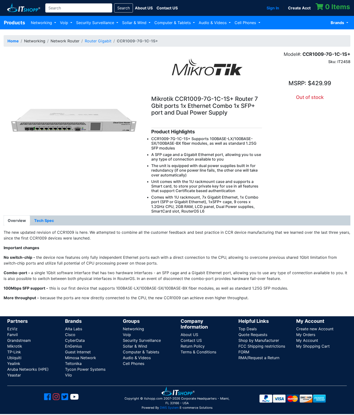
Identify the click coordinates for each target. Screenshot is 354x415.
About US (189, 334)
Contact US (191, 340)
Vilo (68, 375)
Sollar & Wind (135, 22)
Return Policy (193, 346)
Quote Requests (252, 334)
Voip (64, 22)
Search (123, 8)
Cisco (70, 334)
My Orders (305, 334)
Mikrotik (14, 346)
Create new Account (315, 328)
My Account (307, 340)
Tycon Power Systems (85, 369)
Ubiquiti (14, 357)
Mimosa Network (80, 357)
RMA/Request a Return (258, 357)
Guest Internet (78, 352)
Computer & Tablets (173, 22)
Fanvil (12, 334)
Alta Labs (73, 328)
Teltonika (73, 363)
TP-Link (14, 352)
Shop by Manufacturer (258, 340)
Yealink (13, 363)
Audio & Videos (213, 22)
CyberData (75, 340)
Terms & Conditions (198, 352)
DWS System (169, 407)
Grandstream (19, 340)
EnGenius (73, 346)
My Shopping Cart (313, 346)
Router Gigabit (98, 41)
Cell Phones (246, 22)
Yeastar (14, 375)
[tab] (17, 220)
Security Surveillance (95, 22)
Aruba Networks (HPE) (28, 369)
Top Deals (247, 328)
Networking (42, 22)
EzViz (12, 328)
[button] (74, 120)
